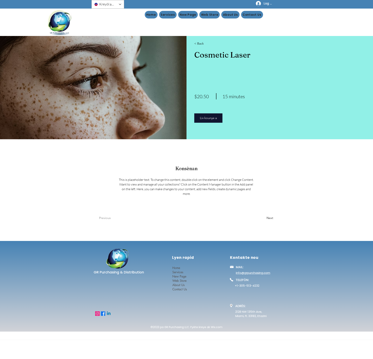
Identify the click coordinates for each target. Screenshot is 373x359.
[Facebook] (103, 313)
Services (177, 272)
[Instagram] (97, 313)
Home (176, 268)
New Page (179, 276)
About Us (178, 285)
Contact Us (179, 289)
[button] (205, 43)
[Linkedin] (108, 313)
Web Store (179, 281)
